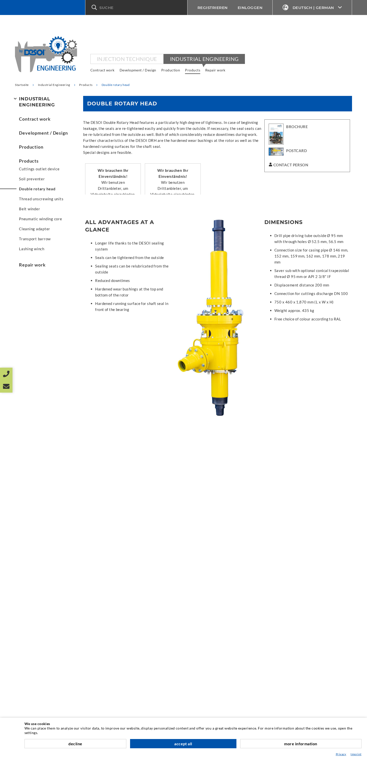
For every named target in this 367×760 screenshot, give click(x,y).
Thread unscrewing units (41, 199)
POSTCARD (296, 150)
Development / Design (138, 70)
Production (170, 70)
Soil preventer (32, 179)
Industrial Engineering (204, 59)
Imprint (356, 754)
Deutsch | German (313, 7)
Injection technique (127, 59)
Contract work (102, 70)
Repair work (215, 70)
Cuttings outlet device (39, 169)
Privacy (341, 754)
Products (192, 70)
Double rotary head (37, 189)
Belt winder (29, 209)
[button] (136, 7)
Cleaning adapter (34, 229)
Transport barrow (35, 239)
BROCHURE (297, 126)
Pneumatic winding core (40, 219)
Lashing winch (31, 249)
